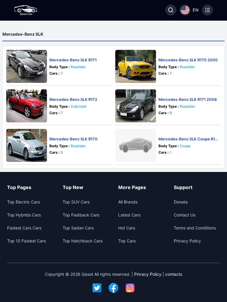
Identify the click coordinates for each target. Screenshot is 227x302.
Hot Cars (126, 227)
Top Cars (127, 240)
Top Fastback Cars (81, 214)
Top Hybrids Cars (24, 214)
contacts (173, 274)
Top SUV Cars (76, 201)
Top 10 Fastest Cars (26, 240)
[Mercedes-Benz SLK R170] (26, 145)
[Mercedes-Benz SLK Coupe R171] (135, 145)
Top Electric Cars (23, 201)
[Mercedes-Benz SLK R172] (26, 105)
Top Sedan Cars (78, 227)
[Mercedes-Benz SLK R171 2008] (135, 105)
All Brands (127, 201)
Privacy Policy (187, 240)
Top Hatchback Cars (83, 240)
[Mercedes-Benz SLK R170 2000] (135, 66)
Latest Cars (129, 214)
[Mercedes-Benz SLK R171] (26, 66)
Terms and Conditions (195, 227)
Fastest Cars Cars (24, 227)
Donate (181, 201)
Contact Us (184, 214)
